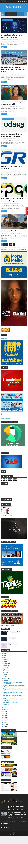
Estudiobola (5, 215)
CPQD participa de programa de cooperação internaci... (13, 699)
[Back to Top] (14, 833)
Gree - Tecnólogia (6, 151)
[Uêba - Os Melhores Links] (5, 331)
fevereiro (5, 680)
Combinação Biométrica (7, 20)
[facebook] (18, 1)
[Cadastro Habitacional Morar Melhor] (14, 277)
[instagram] (20, 1)
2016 (3, 718)
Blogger (24, 821)
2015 (3, 720)
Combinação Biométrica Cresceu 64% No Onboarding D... (12, 682)
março (5, 678)
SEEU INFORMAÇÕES (11, 638)
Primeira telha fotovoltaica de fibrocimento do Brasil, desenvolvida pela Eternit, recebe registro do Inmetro (13, 69)
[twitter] (24, 1)
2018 (3, 713)
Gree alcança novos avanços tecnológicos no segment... (13, 696)
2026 (3, 653)
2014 (3, 722)
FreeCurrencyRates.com (5, 418)
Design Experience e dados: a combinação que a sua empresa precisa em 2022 (13, 103)
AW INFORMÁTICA (13, 7)
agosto (5, 667)
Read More (3, 47)
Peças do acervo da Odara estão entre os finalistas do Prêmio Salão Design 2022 (11, 135)
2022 (3, 661)
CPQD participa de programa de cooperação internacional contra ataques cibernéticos (12, 199)
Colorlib (16, 834)
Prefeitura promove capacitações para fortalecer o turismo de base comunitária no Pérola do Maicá (17, 814)
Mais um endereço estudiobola (8, 231)
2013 (3, 724)
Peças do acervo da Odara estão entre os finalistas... (12, 692)
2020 (3, 709)
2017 (3, 716)
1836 (11, 244)
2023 (3, 659)
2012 (3, 726)
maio (4, 674)
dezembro (5, 663)
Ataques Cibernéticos (7, 183)
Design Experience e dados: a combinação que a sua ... (15, 689)
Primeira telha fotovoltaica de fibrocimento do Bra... (14, 686)
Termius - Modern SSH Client (13, 632)
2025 (3, 655)
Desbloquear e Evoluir (11, 644)
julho (4, 670)
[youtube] (26, 1)
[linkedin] (22, 1)
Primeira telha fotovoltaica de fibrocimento (12, 52)
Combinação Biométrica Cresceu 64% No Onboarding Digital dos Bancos (11, 36)
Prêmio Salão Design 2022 (7, 119)
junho (4, 672)
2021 (3, 707)
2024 (3, 657)
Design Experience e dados (8, 86)
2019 (3, 711)
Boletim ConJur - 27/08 (13, 800)
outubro (5, 665)
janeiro (5, 704)
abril (4, 676)
